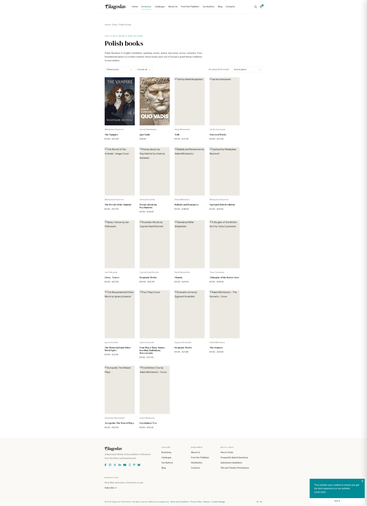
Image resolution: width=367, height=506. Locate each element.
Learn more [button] (320, 492)
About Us (172, 6)
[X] (115, 465)
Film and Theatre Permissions (234, 468)
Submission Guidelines (231, 462)
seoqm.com (164, 502)
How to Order (226, 452)
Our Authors (208, 6)
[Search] (255, 6)
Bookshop (146, 6)
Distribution (196, 462)
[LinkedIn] (120, 465)
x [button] (362, 480)
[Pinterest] (134, 465)
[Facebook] (105, 465)
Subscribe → (111, 487)
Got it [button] (337, 501)
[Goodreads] (130, 465)
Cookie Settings (218, 502)
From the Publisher (190, 6)
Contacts (230, 6)
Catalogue (160, 6)
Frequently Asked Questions (234, 457)
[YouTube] (124, 465)
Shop (114, 24)
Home (135, 6)
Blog (220, 6)
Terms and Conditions (179, 502)
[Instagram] (110, 465)
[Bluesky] (139, 465)
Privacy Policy (196, 502)
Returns (206, 502)
